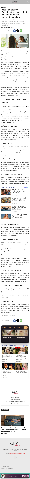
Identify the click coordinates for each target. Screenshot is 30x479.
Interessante (4, 7)
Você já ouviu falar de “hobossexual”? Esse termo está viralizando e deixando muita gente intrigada (14, 429)
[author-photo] (15, 395)
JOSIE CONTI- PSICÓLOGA (7, 468)
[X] (17, 30)
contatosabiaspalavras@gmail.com (17, 453)
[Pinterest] (18, 403)
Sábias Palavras (6, 27)
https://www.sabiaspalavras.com (15, 399)
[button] (2, 2)
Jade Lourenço (4, 433)
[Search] (28, 2)
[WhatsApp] (21, 30)
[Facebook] (14, 30)
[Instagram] (15, 403)
